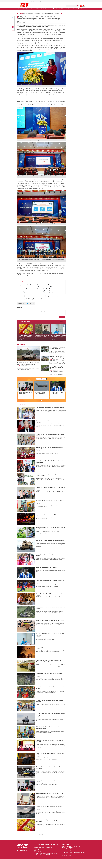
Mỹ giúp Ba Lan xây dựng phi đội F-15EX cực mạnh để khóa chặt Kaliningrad (57, 394)
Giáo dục (23, 8)
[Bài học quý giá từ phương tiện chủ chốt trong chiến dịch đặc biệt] (45, 368)
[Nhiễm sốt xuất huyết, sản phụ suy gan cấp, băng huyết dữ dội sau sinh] (26, 532)
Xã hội (26, 16)
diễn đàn (36, 296)
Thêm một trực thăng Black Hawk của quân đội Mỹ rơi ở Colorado (49, 674)
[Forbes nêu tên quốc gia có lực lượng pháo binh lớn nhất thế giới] (45, 358)
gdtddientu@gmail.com (48, 1)
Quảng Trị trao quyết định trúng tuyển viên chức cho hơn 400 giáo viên (50, 554)
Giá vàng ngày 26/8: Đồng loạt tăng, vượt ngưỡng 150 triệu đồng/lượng (50, 820)
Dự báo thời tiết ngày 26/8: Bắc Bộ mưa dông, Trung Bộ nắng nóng (50, 847)
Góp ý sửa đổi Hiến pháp (50, 16)
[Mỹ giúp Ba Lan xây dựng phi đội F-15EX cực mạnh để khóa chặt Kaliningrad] (57, 386)
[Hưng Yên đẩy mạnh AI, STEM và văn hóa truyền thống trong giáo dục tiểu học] (26, 453)
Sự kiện (20, 13)
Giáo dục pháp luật (35, 8)
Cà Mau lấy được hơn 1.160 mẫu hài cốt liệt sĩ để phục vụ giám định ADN (50, 687)
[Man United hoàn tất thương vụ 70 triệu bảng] (41, 386)
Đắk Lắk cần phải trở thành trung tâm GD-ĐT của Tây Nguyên (34, 290)
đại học (34, 298)
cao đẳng (41, 298)
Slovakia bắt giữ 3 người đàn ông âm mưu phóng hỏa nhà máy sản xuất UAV (50, 767)
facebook (13, 20)
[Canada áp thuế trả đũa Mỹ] (26, 426)
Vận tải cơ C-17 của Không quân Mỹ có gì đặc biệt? (24, 393)
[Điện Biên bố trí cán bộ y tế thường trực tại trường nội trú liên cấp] (26, 493)
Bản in (13, 23)
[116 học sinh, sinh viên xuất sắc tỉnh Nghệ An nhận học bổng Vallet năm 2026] (26, 466)
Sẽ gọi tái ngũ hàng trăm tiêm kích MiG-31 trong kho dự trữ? (57, 348)
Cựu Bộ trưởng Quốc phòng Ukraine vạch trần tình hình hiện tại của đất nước (50, 754)
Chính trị (38, 16)
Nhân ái (58, 8)
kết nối (41, 296)
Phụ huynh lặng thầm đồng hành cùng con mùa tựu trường (49, 593)
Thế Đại (18, 21)
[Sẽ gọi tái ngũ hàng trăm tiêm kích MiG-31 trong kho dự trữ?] (45, 349)
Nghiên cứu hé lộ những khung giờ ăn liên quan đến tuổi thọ (50, 620)
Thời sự (27, 8)
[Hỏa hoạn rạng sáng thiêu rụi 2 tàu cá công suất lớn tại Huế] (58, 329)
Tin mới (13, 30)
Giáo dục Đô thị (32, 16)
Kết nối (42, 8)
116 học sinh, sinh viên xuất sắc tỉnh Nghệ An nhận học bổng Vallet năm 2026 (50, 461)
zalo (13, 17)
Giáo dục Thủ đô (82, 6)
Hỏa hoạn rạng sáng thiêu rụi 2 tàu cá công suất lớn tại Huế (58, 336)
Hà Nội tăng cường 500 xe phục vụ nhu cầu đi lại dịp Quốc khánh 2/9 (49, 701)
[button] (60, 321)
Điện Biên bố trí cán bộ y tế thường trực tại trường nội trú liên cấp (50, 488)
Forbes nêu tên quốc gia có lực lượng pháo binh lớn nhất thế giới (57, 357)
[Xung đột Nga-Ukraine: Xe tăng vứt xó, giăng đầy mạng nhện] (26, 546)
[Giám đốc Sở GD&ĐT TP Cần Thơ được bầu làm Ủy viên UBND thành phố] (42, 329)
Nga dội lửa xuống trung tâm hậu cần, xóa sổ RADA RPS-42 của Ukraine (50, 608)
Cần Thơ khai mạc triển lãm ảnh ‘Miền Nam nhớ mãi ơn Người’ (50, 407)
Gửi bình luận (62, 317)
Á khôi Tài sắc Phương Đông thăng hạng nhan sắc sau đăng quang (35, 286)
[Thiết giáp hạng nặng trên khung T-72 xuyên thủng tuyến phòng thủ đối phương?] (28, 353)
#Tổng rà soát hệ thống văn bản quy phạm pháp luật (31, 13)
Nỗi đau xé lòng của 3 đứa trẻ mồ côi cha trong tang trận (49, 793)
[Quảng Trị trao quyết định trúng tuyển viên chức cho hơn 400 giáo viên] (26, 559)
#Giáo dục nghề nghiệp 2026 (46, 13)
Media (73, 8)
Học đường (52, 8)
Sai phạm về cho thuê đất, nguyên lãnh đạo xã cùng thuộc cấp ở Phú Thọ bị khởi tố (50, 501)
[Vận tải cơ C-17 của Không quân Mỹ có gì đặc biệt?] (25, 386)
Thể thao (83, 8)
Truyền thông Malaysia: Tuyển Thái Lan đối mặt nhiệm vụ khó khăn (50, 581)
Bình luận (13, 26)
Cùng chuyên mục (24, 322)
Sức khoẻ (68, 8)
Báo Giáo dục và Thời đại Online (24, 5)
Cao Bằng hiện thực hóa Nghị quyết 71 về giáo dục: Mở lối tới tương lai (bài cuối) (50, 475)
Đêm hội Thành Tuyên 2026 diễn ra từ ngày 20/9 (47, 514)
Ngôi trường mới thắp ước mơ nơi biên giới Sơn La (47, 780)
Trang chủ (18, 9)
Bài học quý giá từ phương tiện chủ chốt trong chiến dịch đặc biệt (56, 367)
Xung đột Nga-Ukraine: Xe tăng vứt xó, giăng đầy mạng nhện (50, 540)
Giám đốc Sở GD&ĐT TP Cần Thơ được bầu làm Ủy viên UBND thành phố (42, 337)
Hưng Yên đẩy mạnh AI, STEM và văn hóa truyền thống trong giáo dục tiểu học (50, 448)
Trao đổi (47, 8)
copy (33, 303)
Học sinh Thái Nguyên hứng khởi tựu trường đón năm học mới (50, 434)
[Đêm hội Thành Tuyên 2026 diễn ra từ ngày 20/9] (26, 519)
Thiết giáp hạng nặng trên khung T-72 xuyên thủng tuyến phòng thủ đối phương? (28, 363)
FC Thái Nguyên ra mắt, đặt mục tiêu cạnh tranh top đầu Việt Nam (50, 834)
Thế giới (63, 8)
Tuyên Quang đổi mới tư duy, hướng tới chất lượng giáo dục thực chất (50, 741)
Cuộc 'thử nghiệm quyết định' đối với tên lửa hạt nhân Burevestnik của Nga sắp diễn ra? (48, 661)
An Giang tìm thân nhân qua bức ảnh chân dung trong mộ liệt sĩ (26, 336)
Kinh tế (42, 16)
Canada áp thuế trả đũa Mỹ (42, 421)
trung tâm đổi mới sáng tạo (52, 296)
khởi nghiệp (27, 298)
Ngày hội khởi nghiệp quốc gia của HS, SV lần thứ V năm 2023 (34, 284)
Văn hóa (77, 8)
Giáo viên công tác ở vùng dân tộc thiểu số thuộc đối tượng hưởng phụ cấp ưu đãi (50, 727)
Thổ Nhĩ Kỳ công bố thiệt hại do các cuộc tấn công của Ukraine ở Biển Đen (49, 807)
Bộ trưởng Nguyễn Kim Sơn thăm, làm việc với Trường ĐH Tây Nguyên (36, 292)
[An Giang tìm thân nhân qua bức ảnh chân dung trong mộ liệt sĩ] (26, 329)
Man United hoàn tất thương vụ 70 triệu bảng (41, 393)
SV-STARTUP (28, 296)
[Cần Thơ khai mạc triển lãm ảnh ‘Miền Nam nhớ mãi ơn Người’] (26, 413)
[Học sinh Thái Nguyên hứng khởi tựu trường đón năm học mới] (26, 439)
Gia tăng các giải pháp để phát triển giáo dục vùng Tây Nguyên (34, 288)
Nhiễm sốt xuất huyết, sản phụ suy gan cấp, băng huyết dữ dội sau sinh (50, 528)
